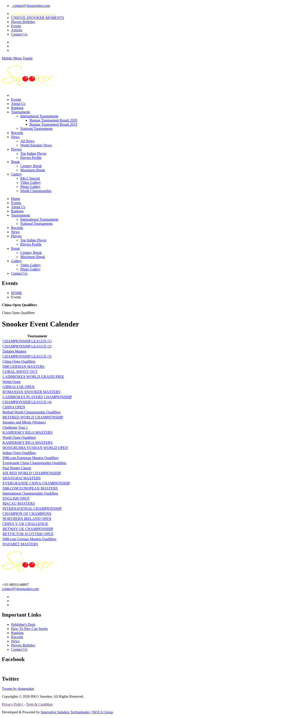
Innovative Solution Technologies (66, 712)
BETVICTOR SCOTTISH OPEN (28, 534)
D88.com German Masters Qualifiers (29, 539)
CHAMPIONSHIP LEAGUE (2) (27, 346)
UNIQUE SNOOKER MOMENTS (37, 18)
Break (15, 162)
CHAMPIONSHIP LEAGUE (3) (27, 356)
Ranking (17, 108)
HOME (16, 293)
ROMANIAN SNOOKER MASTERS (31, 392)
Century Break (31, 166)
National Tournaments (36, 129)
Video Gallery (30, 182)
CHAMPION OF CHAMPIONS (27, 514)
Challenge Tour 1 (15, 427)
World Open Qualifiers (19, 437)
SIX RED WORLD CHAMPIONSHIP (32, 473)
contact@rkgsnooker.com (30, 6)
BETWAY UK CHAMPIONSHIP (28, 529)
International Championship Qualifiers (30, 493)
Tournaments (20, 112)
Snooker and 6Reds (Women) (24, 422)
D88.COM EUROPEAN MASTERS (30, 488)
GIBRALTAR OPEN (19, 387)
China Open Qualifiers (19, 361)
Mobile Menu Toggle (17, 58)
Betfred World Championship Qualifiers (32, 412)
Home (15, 199)
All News (27, 141)
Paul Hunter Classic (17, 468)
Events (16, 26)
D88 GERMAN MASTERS (23, 366)
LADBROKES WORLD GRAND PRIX (33, 377)
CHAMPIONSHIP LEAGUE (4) (27, 402)
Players (16, 149)
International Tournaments (39, 116)
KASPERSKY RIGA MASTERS (28, 432)
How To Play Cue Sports (29, 629)
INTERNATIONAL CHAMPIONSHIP (32, 508)
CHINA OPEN (14, 407)
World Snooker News (36, 145)
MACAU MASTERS (19, 503)
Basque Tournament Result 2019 (53, 124)
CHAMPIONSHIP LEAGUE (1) (27, 341)
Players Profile (30, 158)
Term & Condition (39, 704)
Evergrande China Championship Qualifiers (34, 463)
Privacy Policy (13, 704)
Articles (16, 30)
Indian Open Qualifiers (19, 453)
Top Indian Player (33, 153)
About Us (18, 104)
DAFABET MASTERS (20, 544)
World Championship (35, 191)
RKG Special (30, 178)
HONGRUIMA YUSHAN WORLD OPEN (35, 448)
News (15, 137)
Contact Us (19, 34)
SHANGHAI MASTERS (22, 478)
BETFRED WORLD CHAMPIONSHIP (33, 417)
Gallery (16, 174)
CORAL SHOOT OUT (20, 372)
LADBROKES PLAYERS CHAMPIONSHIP (37, 397)
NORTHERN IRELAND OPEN (27, 519)
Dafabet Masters (14, 351)
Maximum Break (32, 170)
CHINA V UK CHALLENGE (25, 524)
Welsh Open (12, 382)
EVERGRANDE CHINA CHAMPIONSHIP (36, 483)
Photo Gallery (30, 187)
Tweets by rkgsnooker (18, 689)
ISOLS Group (102, 712)
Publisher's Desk (23, 624)
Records (17, 133)
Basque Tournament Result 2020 (53, 120)
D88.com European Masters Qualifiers (31, 458)
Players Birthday (23, 22)
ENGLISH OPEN (16, 498)
